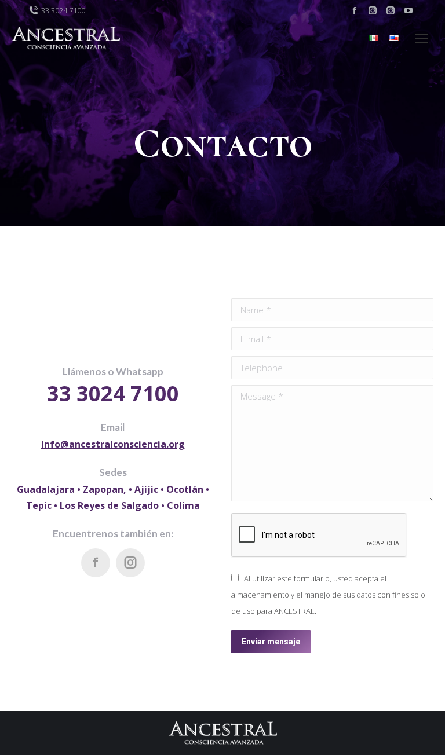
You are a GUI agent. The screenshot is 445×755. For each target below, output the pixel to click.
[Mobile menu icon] (421, 38)
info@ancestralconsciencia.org (113, 444)
